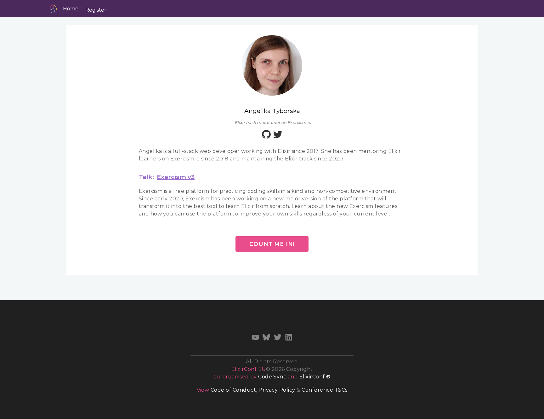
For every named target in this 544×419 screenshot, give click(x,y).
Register (95, 10)
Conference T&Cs (324, 390)
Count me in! (272, 244)
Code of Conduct (233, 390)
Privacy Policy (276, 390)
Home (70, 9)
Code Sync (272, 377)
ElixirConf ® (315, 377)
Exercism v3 (176, 177)
